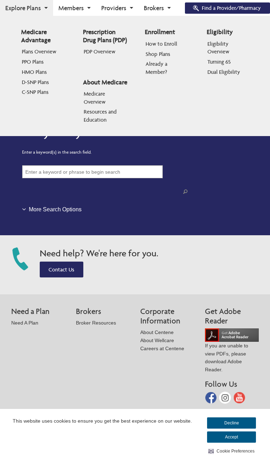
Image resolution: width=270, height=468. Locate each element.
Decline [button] (231, 423)
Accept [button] (231, 437)
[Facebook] (211, 397)
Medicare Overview (95, 97)
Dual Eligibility (223, 72)
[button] (231, 451)
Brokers (154, 8)
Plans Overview (39, 51)
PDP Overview (99, 51)
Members (71, 8)
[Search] (186, 192)
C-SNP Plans (35, 92)
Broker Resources (96, 323)
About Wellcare (157, 340)
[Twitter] (225, 397)
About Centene (157, 332)
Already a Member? (157, 67)
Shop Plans (158, 54)
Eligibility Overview (218, 47)
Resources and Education (101, 115)
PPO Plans (33, 61)
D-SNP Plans (35, 82)
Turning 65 (219, 61)
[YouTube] (239, 397)
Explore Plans (23, 8)
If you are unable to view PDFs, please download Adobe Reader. (226, 357)
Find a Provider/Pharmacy (231, 8)
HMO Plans (34, 72)
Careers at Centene (162, 348)
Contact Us (61, 269)
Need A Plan (24, 323)
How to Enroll (161, 43)
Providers (113, 8)
